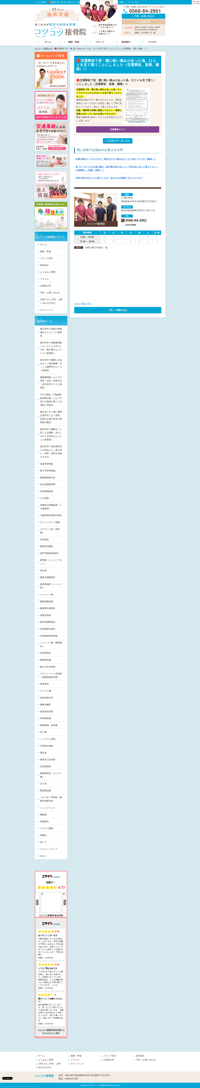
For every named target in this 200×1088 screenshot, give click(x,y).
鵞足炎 (43, 753)
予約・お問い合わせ (50, 293)
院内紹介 (126, 42)
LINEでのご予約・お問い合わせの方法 (51, 301)
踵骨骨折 (44, 684)
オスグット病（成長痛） (50, 531)
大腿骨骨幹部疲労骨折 (51, 515)
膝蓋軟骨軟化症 (47, 477)
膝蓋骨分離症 (46, 546)
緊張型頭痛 (45, 790)
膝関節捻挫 (45, 660)
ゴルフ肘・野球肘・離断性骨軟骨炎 (51, 799)
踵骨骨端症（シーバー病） (51, 586)
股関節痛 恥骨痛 (49, 725)
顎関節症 (44, 821)
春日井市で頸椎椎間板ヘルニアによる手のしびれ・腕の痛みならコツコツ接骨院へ (51, 348)
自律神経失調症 (47, 629)
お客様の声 (47, 48)
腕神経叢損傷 (46, 601)
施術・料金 (73, 42)
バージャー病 (46, 594)
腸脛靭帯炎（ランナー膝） (51, 775)
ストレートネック (49, 849)
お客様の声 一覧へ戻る (118, 141)
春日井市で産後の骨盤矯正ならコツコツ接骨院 (51, 332)
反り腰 (43, 732)
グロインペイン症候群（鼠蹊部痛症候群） (51, 675)
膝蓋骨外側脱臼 (47, 608)
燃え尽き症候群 (47, 667)
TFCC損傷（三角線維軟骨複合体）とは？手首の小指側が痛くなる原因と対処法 (51, 399)
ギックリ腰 (45, 691)
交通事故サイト (117, 129)
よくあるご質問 (47, 272)
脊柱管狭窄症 (46, 698)
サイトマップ (46, 310)
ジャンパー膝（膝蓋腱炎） (51, 644)
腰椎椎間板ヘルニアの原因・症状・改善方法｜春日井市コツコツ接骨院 (51, 382)
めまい (43, 856)
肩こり (43, 842)
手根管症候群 (46, 746)
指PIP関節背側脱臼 (49, 553)
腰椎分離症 (45, 704)
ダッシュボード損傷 (50, 522)
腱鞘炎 (43, 814)
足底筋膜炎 (45, 766)
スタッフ (100, 42)
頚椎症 (43, 835)
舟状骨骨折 (45, 653)
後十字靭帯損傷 (47, 470)
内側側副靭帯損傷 (49, 636)
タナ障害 (44, 498)
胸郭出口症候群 (47, 759)
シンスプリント (47, 808)
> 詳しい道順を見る (117, 310)
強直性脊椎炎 (46, 464)
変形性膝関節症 (47, 622)
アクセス (152, 42)
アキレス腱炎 (46, 828)
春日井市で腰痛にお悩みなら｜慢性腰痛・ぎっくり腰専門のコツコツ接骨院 (51, 365)
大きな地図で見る (83, 304)
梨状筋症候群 (46, 711)
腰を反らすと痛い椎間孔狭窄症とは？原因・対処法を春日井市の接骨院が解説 (51, 417)
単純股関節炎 (46, 491)
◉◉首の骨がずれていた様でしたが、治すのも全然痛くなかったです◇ (109, 178)
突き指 (43, 570)
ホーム (47, 42)
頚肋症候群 (45, 615)
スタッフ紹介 (46, 258)
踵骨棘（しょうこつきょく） (51, 562)
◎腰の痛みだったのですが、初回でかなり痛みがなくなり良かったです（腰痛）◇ (116, 159)
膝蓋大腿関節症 (47, 577)
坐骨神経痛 (45, 718)
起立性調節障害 (47, 484)
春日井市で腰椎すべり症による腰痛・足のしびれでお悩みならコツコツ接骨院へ (51, 434)
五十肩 (43, 783)
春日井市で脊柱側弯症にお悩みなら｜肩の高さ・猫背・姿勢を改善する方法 (51, 451)
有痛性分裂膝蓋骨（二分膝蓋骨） (51, 507)
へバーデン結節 (47, 739)
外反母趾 (44, 539)
